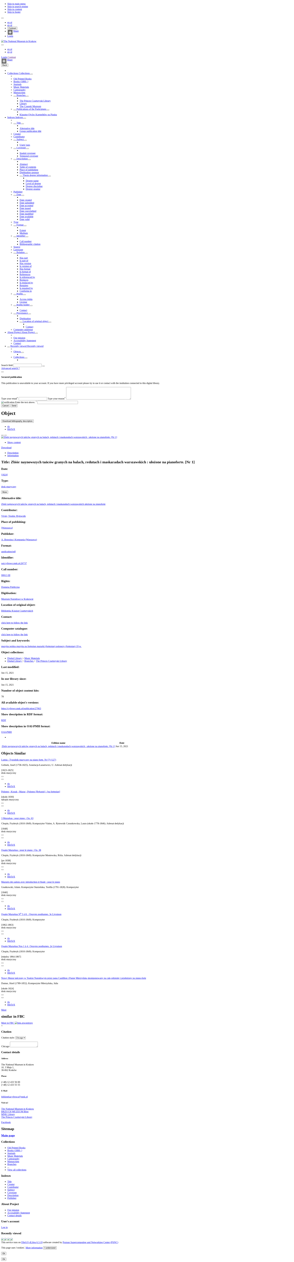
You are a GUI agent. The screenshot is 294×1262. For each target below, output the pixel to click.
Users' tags (25, 145)
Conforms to (26, 291)
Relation (20, 252)
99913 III (5, 575)
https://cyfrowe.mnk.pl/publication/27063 (21, 708)
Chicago (5, 1046)
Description (22, 158)
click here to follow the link (14, 622)
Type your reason (57, 398)
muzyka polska (8, 646)
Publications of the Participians (31, 109)
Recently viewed (18, 346)
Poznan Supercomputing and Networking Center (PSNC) (90, 1242)
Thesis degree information (35, 175)
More (3, 1010)
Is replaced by (26, 282)
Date (19, 194)
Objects (17, 351)
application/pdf (8, 551)
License (23, 302)
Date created (26, 200)
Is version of (26, 266)
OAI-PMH (6, 732)
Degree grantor (33, 189)
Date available (26, 216)
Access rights (26, 299)
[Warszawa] (7, 528)
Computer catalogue (23, 329)
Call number (26, 241)
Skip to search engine (17, 6)
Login (10, 36)
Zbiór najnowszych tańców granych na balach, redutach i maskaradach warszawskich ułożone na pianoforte (53, 504)
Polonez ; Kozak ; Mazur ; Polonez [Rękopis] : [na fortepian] (30, 791)
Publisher (18, 191)
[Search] (43, 366)
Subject (20, 139)
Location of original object (35, 321)
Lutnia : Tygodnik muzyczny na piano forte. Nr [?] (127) (28, 759)
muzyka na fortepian (26, 646)
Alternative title (27, 128)
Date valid (25, 219)
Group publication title (30, 131)
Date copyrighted (28, 211)
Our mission (19, 338)
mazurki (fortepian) (46, 646)
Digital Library (14, 658)
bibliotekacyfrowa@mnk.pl (14, 1096)
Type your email (9, 398)
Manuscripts (19, 92)
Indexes (11, 117)
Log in (4, 1227)
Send (14, 405)
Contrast (12, 28)
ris (8, 426)
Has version (25, 263)
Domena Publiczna (10, 587)
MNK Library (8, 1114)
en (8, 22)
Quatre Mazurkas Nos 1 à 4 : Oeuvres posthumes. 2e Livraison (31, 946)
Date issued (25, 208)
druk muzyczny (8, 486)
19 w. (78, 646)
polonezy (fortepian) (66, 646)
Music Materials (21, 87)
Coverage (21, 147)
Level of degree (33, 183)
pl (11, 22)
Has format (25, 269)
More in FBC (8, 1023)
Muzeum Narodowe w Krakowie (17, 599)
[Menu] (2, 18)
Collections (13, 73)
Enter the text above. (26, 402)
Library (23, 103)
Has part (24, 258)
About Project (14, 332)
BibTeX (11, 429)
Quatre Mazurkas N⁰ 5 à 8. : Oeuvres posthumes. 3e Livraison (31, 914)
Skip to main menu (16, 3)
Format (20, 225)
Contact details (14, 1215)
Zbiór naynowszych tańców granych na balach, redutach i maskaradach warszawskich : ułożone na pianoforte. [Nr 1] (58, 746)
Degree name (32, 180)
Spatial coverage (28, 153)
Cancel (5, 405)
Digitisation (25, 318)
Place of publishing (29, 169)
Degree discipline (34, 186)
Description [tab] (13, 452)
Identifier (21, 236)
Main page (8, 1135)
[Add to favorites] (2, 435)
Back (4, 65)
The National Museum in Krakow (17, 1109)
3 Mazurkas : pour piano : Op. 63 (17, 818)
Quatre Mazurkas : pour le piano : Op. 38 (21, 850)
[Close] (2, 371)
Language (18, 249)
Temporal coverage (29, 156)
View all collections (16, 1169)
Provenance (22, 313)
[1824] (4, 474)
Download (6, 447)
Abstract (24, 164)
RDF (3, 720)
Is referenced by (27, 277)
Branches (21, 95)
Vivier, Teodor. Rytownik (13, 516)
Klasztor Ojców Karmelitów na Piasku (38, 114)
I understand (49, 1248)
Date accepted (26, 205)
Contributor (19, 136)
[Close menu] (2, 44)
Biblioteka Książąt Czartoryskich (17, 610)
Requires (24, 285)
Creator (17, 134)
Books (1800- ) (20, 81)
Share (16, 31)
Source (16, 247)
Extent (23, 230)
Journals (17, 84)
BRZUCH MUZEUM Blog (14, 1111)
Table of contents (28, 167)
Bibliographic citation (30, 244)
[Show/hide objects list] (31, 74)
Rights (19, 293)
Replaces (24, 280)
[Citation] (5, 435)
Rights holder (23, 304)
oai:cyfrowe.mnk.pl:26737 (14, 563)
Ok (3, 1253)
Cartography (19, 89)
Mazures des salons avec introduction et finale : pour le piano (30, 882)
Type (15, 222)
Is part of (24, 260)
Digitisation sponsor (29, 172)
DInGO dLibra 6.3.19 (32, 1242)
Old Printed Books (22, 78)
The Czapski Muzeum (30, 106)
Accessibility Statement (24, 340)
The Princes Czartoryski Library (35, 101)
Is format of (25, 271)
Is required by (26, 288)
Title (18, 123)
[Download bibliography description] (2, 779)
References (25, 274)
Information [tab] (13, 455)
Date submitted (27, 202)
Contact (23, 310)
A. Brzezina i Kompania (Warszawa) (19, 539)
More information (34, 1247)
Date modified (26, 214)
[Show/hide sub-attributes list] (14, 123)
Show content (14, 442)
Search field (7, 365)
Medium (24, 233)
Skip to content (14, 9)
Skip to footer (14, 12)
